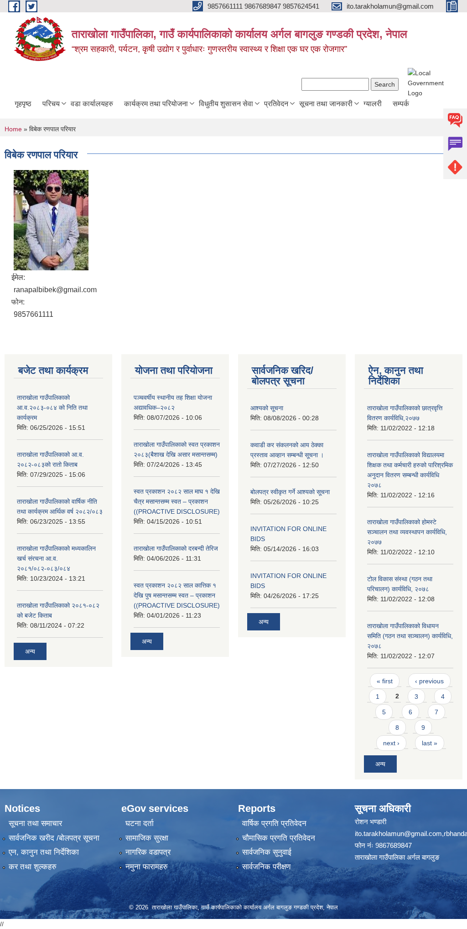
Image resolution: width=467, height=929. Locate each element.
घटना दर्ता (139, 823)
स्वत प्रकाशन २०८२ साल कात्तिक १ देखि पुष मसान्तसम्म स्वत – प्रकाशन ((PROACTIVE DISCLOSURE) (177, 595)
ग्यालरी (372, 104)
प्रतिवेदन (276, 104)
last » (429, 743)
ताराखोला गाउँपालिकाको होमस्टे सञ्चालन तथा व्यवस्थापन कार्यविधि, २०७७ (407, 532)
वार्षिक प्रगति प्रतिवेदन (274, 823)
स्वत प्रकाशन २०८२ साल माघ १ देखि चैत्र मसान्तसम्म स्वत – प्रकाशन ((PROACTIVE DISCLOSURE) (177, 501)
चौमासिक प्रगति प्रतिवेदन (278, 838)
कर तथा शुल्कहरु (33, 866)
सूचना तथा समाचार (35, 823)
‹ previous (429, 681)
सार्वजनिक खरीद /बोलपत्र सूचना (54, 838)
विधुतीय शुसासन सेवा (226, 104)
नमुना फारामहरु (146, 866)
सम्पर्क (401, 104)
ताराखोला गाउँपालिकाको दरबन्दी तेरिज (176, 548)
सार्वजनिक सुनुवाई (266, 852)
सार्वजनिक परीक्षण (266, 866)
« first (385, 681)
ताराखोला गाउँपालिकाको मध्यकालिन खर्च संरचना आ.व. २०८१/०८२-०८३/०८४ (56, 558)
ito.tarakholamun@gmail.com (398, 833)
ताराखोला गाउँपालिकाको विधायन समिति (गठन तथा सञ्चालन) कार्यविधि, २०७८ (410, 636)
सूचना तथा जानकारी (326, 104)
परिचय (51, 104)
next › (391, 743)
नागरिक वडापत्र (148, 852)
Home (13, 129)
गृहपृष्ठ (23, 104)
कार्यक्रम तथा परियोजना (156, 104)
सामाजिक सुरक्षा (146, 838)
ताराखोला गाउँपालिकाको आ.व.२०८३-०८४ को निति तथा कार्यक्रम (52, 407)
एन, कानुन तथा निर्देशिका (44, 852)
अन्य (30, 651)
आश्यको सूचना (266, 408)
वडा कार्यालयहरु (92, 104)
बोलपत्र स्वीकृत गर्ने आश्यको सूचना (290, 491)
